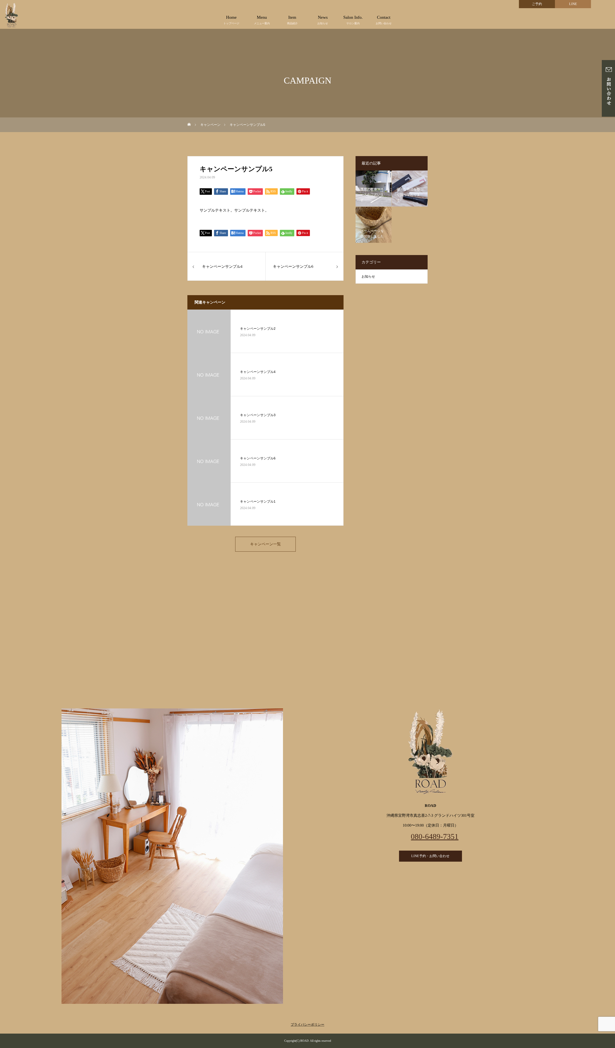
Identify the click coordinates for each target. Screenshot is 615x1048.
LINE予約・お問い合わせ (430, 856)
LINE (573, 4)
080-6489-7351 (434, 836)
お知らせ (368, 276)
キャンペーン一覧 (265, 544)
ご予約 (537, 4)
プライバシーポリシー (307, 1024)
